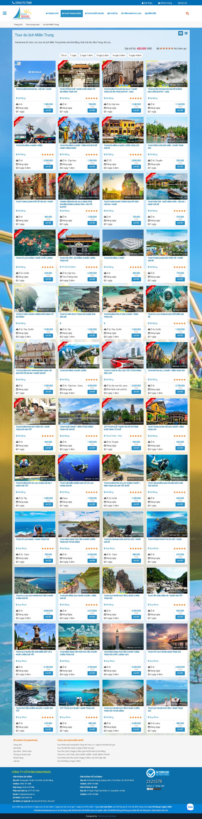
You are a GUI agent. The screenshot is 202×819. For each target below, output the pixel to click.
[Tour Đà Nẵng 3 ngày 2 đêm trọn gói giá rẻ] (123, 132)
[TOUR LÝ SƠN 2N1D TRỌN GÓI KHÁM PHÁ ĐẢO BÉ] (79, 300)
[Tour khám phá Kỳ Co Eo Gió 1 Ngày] (167, 526)
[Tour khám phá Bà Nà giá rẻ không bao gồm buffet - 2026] (167, 75)
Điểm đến (151, 13)
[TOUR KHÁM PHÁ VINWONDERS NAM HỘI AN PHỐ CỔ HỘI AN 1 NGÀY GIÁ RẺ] (35, 357)
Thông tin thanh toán (22, 754)
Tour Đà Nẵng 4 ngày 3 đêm (69, 761)
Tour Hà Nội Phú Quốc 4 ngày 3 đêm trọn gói (75, 748)
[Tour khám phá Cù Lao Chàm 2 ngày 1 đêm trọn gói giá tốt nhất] (123, 469)
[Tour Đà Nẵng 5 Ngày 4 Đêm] (79, 357)
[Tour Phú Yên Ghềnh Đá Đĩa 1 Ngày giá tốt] (35, 694)
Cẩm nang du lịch (132, 13)
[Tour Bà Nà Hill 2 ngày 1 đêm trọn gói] (167, 357)
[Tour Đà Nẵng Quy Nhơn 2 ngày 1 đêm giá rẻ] (79, 582)
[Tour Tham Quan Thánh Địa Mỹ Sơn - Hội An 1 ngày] (123, 188)
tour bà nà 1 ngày (31, 807)
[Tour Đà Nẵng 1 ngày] (123, 245)
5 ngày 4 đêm (135, 55)
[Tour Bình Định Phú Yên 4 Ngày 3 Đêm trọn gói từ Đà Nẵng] (79, 526)
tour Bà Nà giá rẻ (120, 807)
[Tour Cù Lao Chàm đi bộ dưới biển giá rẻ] (167, 300)
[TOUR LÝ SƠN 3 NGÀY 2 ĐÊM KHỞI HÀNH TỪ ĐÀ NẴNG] (35, 300)
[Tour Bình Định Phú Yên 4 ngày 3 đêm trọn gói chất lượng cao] (123, 638)
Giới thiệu (147, 3)
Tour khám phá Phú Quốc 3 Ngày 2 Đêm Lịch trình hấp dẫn (81, 758)
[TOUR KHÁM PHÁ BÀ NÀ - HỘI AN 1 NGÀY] (35, 78)
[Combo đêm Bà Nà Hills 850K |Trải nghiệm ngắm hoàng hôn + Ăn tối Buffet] (79, 188)
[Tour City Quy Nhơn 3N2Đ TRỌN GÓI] (167, 638)
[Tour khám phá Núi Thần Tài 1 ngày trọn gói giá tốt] (35, 413)
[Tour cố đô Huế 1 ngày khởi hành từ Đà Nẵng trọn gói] (79, 75)
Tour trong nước (72, 13)
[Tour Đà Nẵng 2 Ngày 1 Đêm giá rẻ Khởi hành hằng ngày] (79, 132)
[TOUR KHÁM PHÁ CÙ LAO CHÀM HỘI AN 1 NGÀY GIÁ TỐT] (35, 469)
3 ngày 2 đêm (102, 55)
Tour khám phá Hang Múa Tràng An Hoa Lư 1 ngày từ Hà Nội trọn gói (86, 745)
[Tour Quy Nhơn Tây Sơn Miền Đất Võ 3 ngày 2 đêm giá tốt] (35, 638)
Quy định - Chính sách (22, 751)
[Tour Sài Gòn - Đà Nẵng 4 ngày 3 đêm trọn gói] (79, 244)
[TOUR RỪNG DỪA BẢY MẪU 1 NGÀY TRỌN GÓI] (167, 132)
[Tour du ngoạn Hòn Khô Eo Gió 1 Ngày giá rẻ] (123, 526)
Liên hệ (183, 3)
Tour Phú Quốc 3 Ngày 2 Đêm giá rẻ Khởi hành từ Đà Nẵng (81, 751)
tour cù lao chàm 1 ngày (49, 807)
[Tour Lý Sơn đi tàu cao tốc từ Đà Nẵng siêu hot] (123, 357)
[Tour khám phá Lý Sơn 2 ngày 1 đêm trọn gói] (123, 300)
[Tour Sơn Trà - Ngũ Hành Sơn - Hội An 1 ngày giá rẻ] (167, 188)
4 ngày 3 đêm (119, 55)
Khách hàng (166, 3)
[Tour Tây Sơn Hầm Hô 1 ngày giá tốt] (167, 582)
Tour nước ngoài (95, 13)
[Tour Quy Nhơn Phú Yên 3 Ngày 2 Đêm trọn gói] (123, 582)
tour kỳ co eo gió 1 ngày (70, 807)
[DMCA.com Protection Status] (153, 789)
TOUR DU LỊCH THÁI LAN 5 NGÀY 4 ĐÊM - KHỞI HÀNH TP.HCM (83, 754)
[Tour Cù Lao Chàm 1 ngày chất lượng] (35, 244)
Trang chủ (53, 13)
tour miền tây (17, 807)
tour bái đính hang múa (137, 807)
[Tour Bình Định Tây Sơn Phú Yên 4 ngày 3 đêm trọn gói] (79, 639)
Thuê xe (114, 13)
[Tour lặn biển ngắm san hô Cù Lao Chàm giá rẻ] (79, 469)
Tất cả (64, 55)
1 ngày (73, 55)
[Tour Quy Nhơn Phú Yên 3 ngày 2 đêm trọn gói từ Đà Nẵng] (123, 694)
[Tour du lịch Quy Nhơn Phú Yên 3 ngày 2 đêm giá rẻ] (35, 582)
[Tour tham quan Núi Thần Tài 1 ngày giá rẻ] (167, 244)
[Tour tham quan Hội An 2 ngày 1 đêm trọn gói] (167, 413)
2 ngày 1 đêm (86, 55)
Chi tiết (48, 110)
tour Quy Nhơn (106, 807)
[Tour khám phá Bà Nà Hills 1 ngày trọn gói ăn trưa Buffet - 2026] (123, 75)
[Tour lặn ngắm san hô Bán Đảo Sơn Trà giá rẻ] (167, 469)
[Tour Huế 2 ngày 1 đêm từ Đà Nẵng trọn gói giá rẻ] (79, 413)
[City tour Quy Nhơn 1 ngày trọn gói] (79, 694)
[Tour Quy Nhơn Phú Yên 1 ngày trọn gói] (167, 695)
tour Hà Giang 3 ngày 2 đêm (160, 807)
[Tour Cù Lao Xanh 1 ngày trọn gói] (35, 526)
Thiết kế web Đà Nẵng (106, 816)
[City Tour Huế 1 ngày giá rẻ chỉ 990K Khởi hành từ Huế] (123, 413)
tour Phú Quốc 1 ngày (90, 807)
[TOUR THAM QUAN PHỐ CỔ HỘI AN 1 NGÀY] (35, 188)
